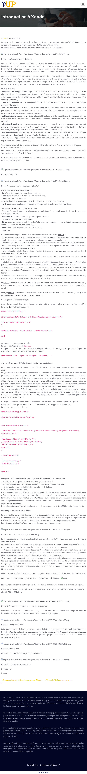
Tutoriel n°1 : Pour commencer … (59, 680)
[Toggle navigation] (83, 4)
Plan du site (43, 772)
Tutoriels (6, 38)
